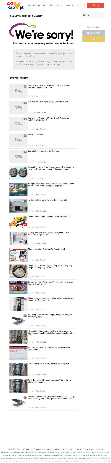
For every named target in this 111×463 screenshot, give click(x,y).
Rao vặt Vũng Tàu (47, 455)
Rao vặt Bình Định (33, 458)
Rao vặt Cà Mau (42, 458)
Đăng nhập (70, 5)
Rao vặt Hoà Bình (72, 461)
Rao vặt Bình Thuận (22, 458)
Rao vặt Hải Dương (51, 461)
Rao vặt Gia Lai (62, 458)
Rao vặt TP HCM (105, 452)
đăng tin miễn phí (24, 452)
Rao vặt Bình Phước (10, 458)
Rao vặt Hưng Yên (83, 461)
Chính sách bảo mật (63, 450)
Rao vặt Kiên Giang (104, 461)
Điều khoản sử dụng (42, 450)
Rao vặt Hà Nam (82, 458)
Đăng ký (79, 5)
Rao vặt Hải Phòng (7, 455)
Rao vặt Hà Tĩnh (100, 458)
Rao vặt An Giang (27, 455)
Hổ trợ (26, 450)
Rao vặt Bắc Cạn (57, 455)
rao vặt (8, 452)
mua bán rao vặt (48, 452)
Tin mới (59, 5)
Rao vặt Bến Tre (97, 455)
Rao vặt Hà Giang (72, 458)
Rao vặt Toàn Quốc (75, 452)
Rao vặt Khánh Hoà (93, 461)
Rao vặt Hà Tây (91, 458)
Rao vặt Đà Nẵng (95, 452)
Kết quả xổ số (48, 5)
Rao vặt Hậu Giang (62, 461)
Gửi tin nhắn (95, 33)
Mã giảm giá (33, 5)
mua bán (32, 452)
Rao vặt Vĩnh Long (37, 455)
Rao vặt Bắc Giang (67, 455)
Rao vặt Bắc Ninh (88, 455)
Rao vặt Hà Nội (85, 452)
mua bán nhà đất (39, 452)
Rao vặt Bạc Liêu (78, 455)
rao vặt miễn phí (15, 452)
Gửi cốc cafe (14, 450)
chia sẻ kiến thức (65, 452)
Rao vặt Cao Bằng (53, 458)
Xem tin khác (95, 27)
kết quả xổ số (56, 452)
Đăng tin (95, 5)
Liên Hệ (79, 450)
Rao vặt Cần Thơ (17, 455)
